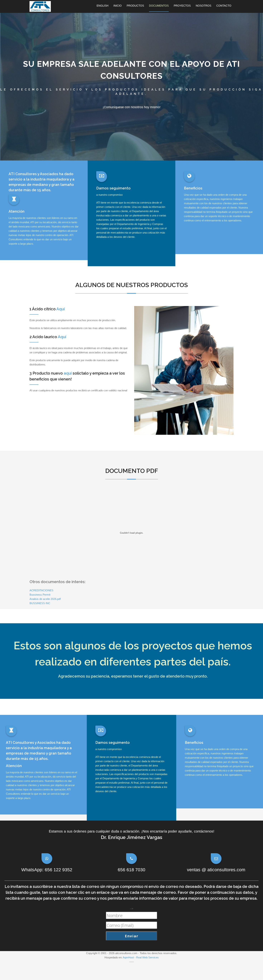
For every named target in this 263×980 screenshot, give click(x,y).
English (102, 5)
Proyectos (182, 5)
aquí (68, 373)
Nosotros (203, 5)
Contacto (223, 5)
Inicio (117, 5)
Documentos (159, 5)
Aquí (60, 309)
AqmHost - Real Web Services (141, 957)
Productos (135, 5)
